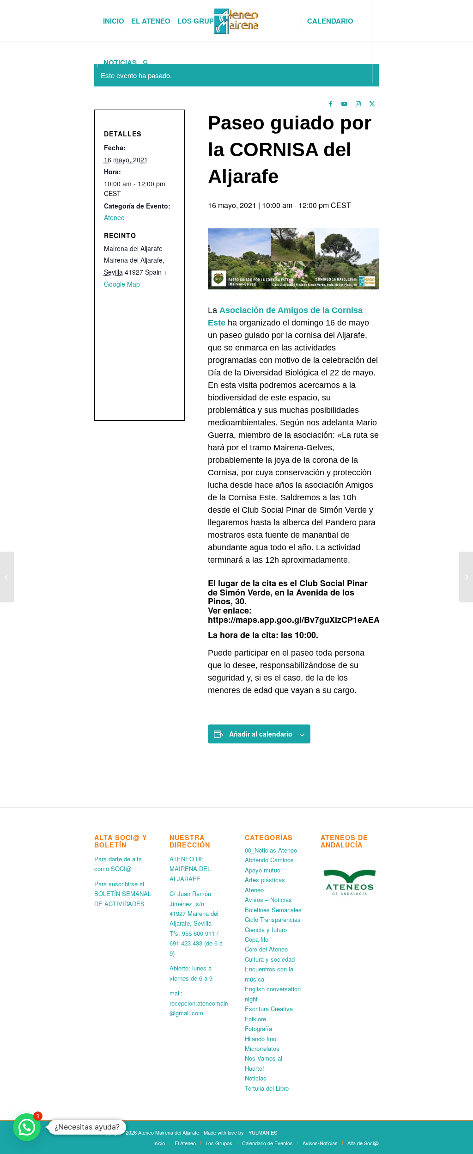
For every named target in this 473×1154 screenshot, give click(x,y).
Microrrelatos (262, 1048)
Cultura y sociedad (270, 959)
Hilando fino (260, 1038)
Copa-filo (256, 939)
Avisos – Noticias (268, 899)
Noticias (256, 1078)
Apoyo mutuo (262, 870)
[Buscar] (146, 62)
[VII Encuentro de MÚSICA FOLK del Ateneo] (466, 577)
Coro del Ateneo (266, 949)
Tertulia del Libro (267, 1088)
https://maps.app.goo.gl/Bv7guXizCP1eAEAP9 (299, 620)
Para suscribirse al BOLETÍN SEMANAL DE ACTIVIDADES (122, 893)
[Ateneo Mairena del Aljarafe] (236, 21)
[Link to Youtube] (344, 103)
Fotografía (258, 1028)
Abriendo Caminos (269, 859)
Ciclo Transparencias (273, 919)
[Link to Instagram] (358, 103)
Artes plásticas (265, 879)
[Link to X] (372, 103)
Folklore (255, 1018)
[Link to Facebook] (330, 103)
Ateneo (114, 217)
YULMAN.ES (263, 1132)
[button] (27, 1127)
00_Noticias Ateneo (271, 850)
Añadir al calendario (260, 733)
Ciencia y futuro (266, 929)
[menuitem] (113, 21)
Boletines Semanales (273, 909)
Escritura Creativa (269, 1008)
